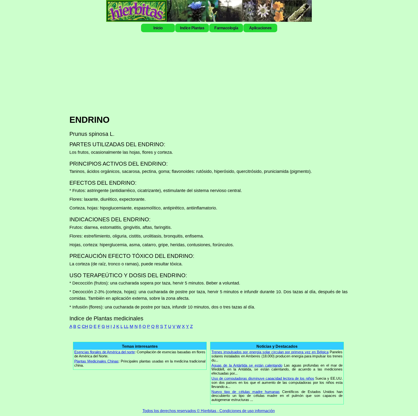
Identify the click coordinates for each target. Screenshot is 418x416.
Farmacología (226, 28)
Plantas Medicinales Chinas (96, 361)
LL (126, 326)
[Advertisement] (214, 73)
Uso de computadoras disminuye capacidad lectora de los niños (262, 378)
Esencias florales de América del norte (104, 352)
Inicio (158, 28)
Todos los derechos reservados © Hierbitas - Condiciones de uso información (208, 410)
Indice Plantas (192, 28)
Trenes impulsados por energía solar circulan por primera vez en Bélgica (269, 352)
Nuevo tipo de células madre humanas (245, 392)
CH (85, 326)
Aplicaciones (260, 28)
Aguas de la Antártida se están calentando (246, 365)
